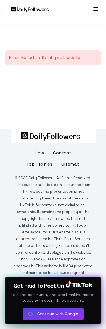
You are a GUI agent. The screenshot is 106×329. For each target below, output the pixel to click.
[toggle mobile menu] (95, 9)
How (39, 153)
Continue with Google (57, 313)
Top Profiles (39, 164)
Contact (62, 153)
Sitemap (70, 164)
